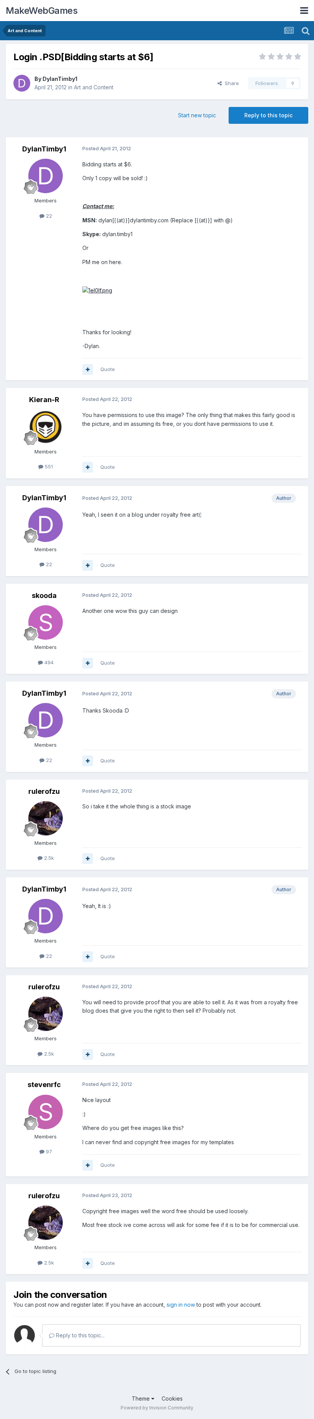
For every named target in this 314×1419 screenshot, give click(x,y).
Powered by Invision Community (157, 1408)
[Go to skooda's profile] (45, 622)
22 (48, 216)
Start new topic (197, 115)
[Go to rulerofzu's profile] (45, 818)
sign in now (181, 1304)
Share (230, 83)
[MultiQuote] (87, 369)
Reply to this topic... (79, 1335)
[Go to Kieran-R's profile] (45, 427)
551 (48, 466)
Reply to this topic (268, 115)
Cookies (172, 1398)
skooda (44, 595)
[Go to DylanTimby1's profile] (21, 83)
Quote (107, 369)
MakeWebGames (41, 10)
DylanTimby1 (60, 79)
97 (48, 1151)
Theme (141, 1398)
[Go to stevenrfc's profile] (45, 1112)
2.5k (48, 858)
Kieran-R (44, 400)
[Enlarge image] (97, 290)
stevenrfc (44, 1085)
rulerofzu (44, 791)
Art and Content (93, 87)
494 (48, 662)
